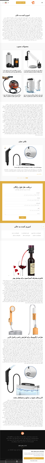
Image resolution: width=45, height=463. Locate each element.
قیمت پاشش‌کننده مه (25, 233)
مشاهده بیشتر (39, 174)
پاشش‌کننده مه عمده (15, 233)
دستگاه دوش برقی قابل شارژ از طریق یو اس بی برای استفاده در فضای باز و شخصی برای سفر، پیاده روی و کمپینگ (33, 71)
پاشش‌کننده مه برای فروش (36, 233)
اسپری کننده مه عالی (26, 235)
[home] (33, 2)
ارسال (22, 217)
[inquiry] (43, 226)
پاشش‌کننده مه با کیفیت (37, 235)
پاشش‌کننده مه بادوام (16, 235)
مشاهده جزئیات (33, 59)
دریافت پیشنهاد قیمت (21, 2)
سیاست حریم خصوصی (9, 459)
